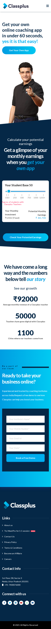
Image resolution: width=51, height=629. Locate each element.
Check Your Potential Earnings (25, 237)
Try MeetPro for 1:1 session (19, 531)
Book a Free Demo (25, 458)
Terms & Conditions (13, 548)
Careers (7, 559)
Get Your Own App (19, 50)
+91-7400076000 (12, 585)
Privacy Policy (10, 542)
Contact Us (9, 536)
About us (8, 525)
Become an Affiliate (13, 553)
